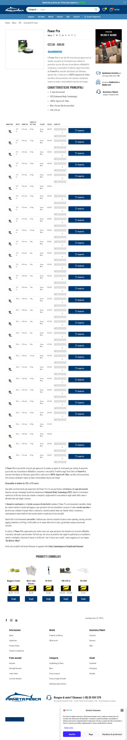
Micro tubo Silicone (31, 582)
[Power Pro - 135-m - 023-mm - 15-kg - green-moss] (10, 369)
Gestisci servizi (68, 728)
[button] (122, 710)
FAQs (68, 16)
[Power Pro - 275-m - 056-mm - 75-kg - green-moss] (10, 143)
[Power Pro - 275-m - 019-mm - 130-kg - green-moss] (10, 233)
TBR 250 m (65, 580)
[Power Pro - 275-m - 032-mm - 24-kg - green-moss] (10, 198)
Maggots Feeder (13, 580)
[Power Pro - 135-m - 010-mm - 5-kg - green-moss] (10, 324)
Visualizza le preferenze (112, 734)
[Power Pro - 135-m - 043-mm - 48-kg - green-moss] (10, 426)
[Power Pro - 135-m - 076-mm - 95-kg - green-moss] (10, 457)
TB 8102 (48, 580)
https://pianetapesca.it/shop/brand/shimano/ (65, 546)
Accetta (72, 734)
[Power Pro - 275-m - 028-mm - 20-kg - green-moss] (10, 210)
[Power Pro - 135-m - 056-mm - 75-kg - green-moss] (10, 446)
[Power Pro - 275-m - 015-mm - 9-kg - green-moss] (10, 244)
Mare (14, 22)
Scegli (13, 598)
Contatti (76, 16)
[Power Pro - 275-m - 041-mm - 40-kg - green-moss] (10, 177)
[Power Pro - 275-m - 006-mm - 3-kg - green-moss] (10, 290)
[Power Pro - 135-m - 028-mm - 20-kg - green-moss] (10, 381)
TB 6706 (83, 580)
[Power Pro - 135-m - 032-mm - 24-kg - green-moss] (10, 392)
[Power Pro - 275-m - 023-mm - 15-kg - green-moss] (10, 221)
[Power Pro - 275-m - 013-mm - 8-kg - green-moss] (10, 255)
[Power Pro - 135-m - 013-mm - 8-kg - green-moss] (10, 335)
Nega (91, 734)
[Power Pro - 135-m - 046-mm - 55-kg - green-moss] (10, 436)
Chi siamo (41, 16)
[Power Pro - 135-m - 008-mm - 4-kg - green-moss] (10, 312)
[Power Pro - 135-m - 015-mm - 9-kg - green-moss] (10, 347)
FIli (20, 22)
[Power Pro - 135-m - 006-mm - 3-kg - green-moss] (10, 301)
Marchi (50, 16)
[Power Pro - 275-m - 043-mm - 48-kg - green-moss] (10, 166)
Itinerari (60, 16)
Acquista (31, 16)
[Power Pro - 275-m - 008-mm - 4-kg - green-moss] (10, 278)
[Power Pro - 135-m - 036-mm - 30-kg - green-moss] (10, 404)
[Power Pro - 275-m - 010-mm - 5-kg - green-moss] (10, 267)
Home (7, 22)
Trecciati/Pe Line (30, 22)
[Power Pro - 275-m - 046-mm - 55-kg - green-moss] (10, 154)
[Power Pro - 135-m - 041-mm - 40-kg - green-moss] (10, 415)
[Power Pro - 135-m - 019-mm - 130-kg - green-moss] (10, 358)
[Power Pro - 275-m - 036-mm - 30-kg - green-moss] (10, 189)
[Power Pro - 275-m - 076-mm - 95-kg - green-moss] (10, 132)
